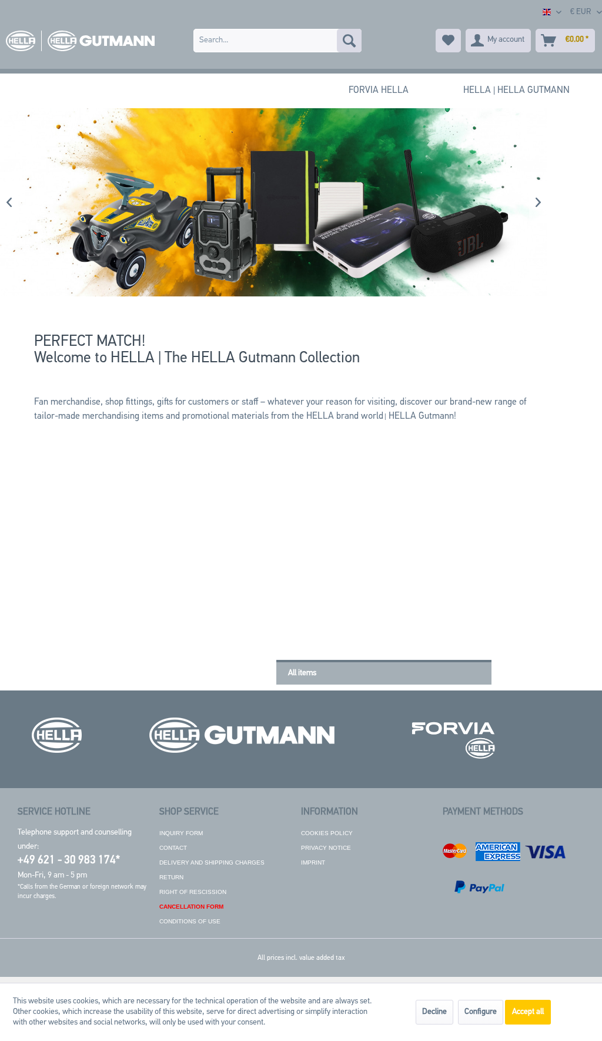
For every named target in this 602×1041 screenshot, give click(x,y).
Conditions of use (189, 921)
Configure (480, 1011)
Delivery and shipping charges (212, 862)
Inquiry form (181, 833)
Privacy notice (326, 848)
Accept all (528, 1011)
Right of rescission (192, 892)
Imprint (313, 862)
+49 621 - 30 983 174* (69, 860)
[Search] (349, 40)
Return (171, 877)
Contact (173, 848)
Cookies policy (327, 833)
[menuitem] (277, 40)
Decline (434, 1011)
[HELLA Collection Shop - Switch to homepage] (77, 41)
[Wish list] (448, 40)
